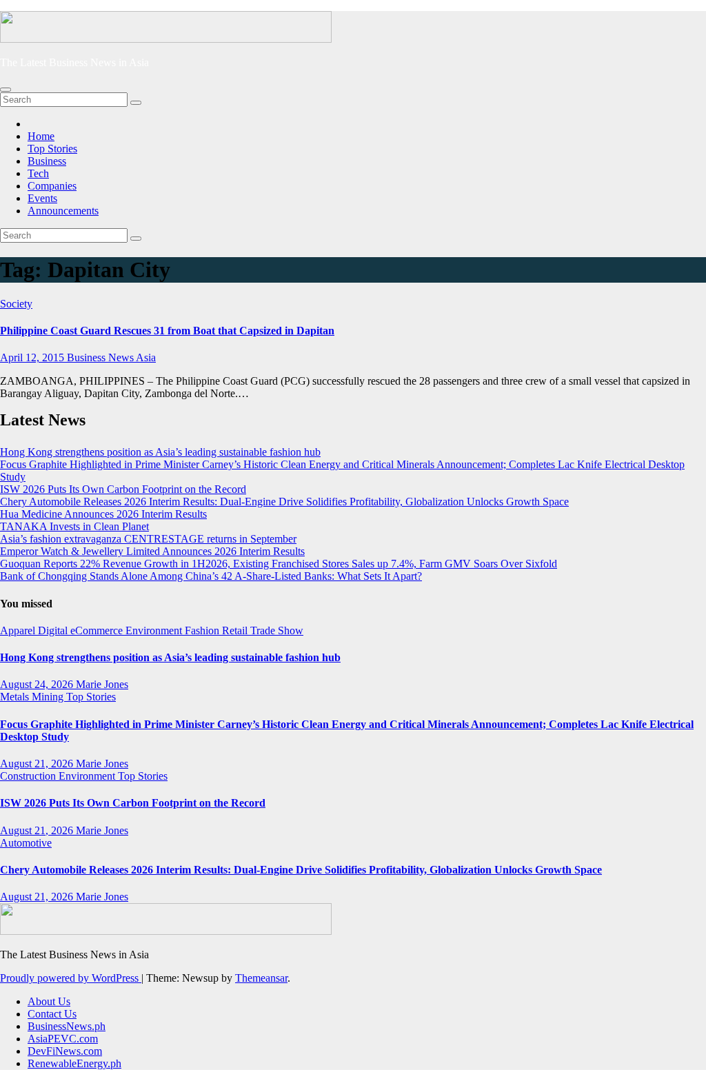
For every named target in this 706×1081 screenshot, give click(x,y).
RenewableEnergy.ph (74, 1063)
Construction (29, 776)
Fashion (203, 630)
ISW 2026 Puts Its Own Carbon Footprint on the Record (123, 489)
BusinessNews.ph (66, 1026)
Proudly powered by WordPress (70, 978)
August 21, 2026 (38, 763)
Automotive (26, 843)
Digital (54, 630)
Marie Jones (102, 684)
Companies (52, 186)
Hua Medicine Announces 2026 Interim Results (103, 514)
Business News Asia (111, 357)
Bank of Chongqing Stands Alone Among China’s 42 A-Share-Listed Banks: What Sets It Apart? (211, 576)
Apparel (19, 630)
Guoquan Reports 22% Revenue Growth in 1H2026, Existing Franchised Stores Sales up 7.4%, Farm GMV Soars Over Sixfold (278, 563)
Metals (16, 697)
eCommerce (97, 630)
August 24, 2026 (38, 684)
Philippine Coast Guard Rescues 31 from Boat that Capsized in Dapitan (167, 330)
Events (42, 198)
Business (47, 161)
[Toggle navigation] (5, 90)
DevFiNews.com (65, 1051)
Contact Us (52, 1014)
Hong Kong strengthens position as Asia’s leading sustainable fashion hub (160, 452)
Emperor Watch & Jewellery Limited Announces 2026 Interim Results (152, 551)
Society (16, 304)
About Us (49, 1001)
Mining (49, 697)
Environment (155, 630)
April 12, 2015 (33, 357)
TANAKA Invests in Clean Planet (74, 526)
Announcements (63, 210)
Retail (236, 630)
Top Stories (52, 148)
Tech (38, 173)
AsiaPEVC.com (63, 1038)
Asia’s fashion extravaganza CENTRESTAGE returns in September (148, 539)
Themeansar (261, 978)
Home (41, 136)
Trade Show (276, 630)
